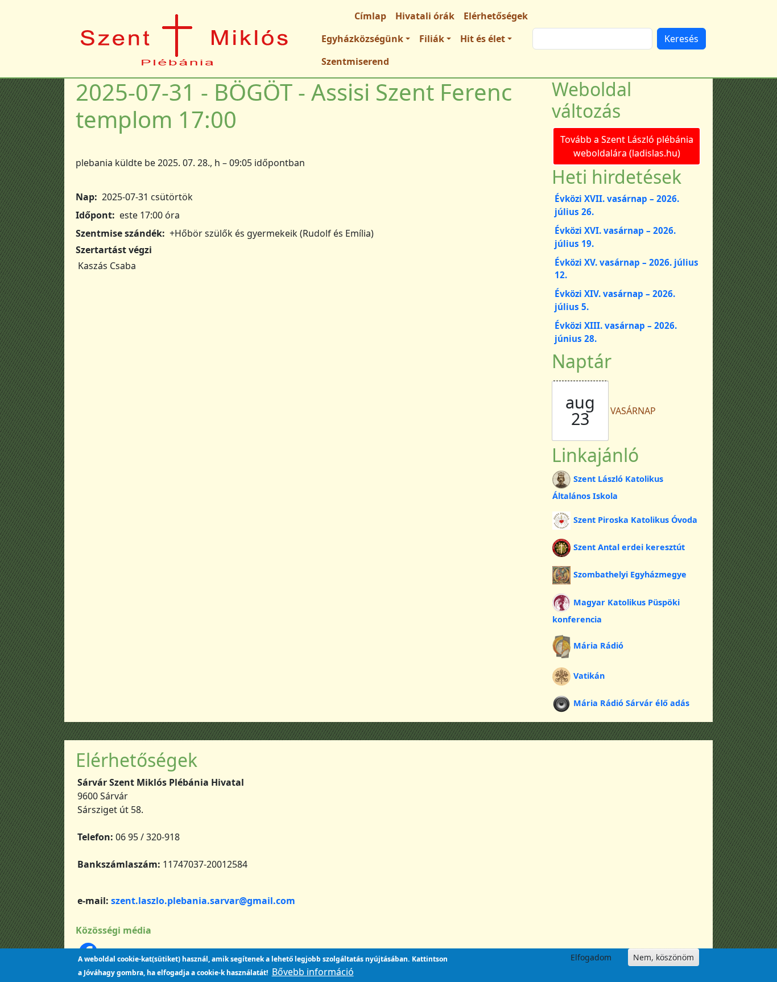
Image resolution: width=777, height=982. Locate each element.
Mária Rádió (598, 645)
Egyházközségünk (362, 38)
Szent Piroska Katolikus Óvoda (635, 519)
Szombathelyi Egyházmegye (629, 574)
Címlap (370, 16)
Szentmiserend (355, 61)
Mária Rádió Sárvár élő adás (631, 703)
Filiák (431, 38)
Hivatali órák (424, 16)
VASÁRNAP (633, 411)
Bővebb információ (313, 972)
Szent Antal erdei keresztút (628, 547)
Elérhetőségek (496, 16)
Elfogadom (591, 957)
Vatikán (588, 675)
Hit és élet (482, 38)
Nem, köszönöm (663, 957)
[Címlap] (185, 38)
